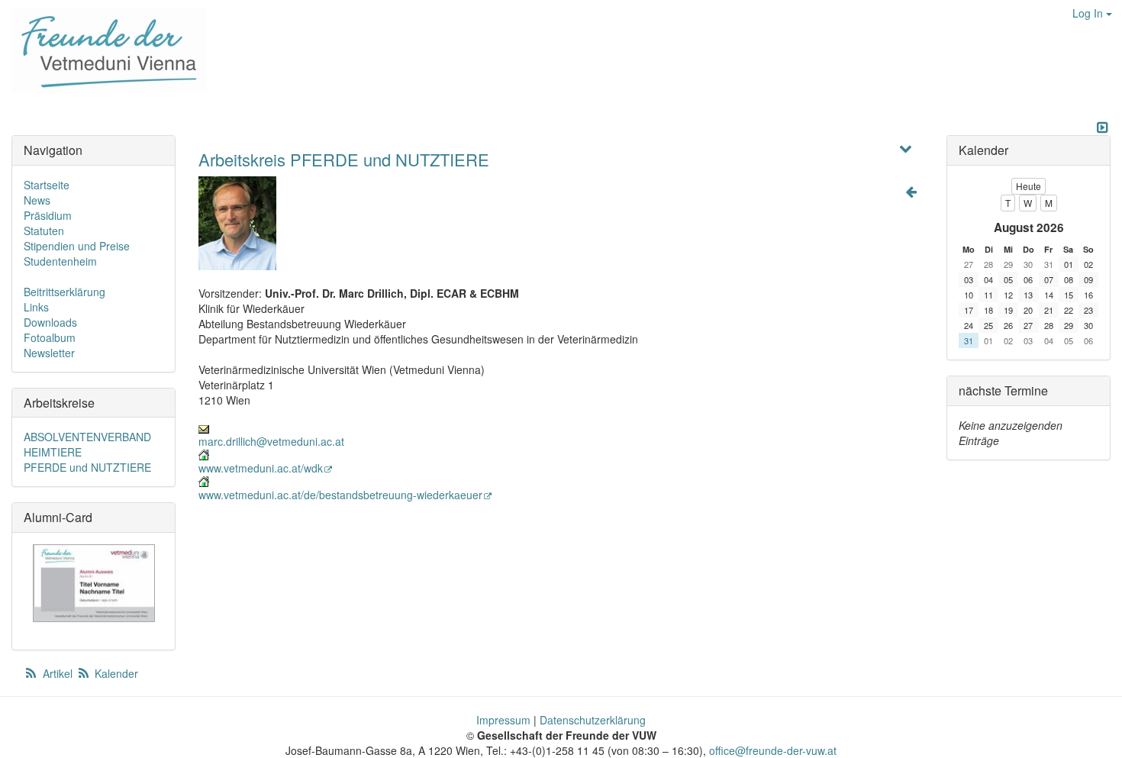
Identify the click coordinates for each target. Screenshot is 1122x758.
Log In (1089, 13)
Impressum (503, 719)
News (37, 200)
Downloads (50, 322)
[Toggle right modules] (1102, 127)
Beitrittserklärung (64, 291)
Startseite (46, 184)
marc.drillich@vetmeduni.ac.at (271, 441)
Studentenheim (60, 261)
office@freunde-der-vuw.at (773, 750)
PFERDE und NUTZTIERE (87, 467)
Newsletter (49, 352)
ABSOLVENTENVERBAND (87, 436)
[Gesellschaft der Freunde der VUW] (103, 50)
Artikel (58, 673)
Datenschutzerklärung (593, 719)
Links (36, 306)
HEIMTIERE (53, 452)
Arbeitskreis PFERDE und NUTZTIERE (343, 159)
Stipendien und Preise (77, 245)
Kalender (115, 673)
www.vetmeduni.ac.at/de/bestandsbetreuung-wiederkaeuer (340, 494)
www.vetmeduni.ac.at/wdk (260, 468)
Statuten (44, 230)
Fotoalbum (50, 337)
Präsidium (48, 215)
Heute (1028, 185)
